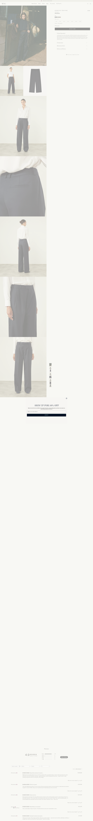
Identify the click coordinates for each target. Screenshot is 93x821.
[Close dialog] (66, 398)
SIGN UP (46, 415)
